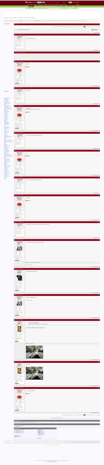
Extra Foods (6, 110)
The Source (6, 169)
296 (75, 26)
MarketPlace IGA (7, 137)
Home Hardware (6, 123)
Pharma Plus (6, 149)
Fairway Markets (6, 111)
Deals (32, 4)
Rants (60, 4)
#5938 (98, 319)
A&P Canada (6, 100)
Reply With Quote (97, 50)
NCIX (5, 143)
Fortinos (5, 116)
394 (81, 26)
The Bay (5, 167)
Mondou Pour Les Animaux (8, 140)
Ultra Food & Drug (7, 171)
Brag (63, 6)
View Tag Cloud (17, 426)
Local (69, 6)
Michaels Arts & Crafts (7, 139)
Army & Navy (6, 101)
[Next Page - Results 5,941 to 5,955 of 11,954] (96, 26)
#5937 (98, 294)
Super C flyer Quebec (7, 165)
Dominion (5, 109)
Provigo (5, 152)
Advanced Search (74, 8)
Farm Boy (5, 113)
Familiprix (5, 112)
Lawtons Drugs (6, 130)
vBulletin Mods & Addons (53, 460)
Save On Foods (6, 159)
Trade (76, 6)
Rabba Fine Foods (7, 154)
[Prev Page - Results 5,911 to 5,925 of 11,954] (73, 26)
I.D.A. (5, 125)
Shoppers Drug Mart (7, 161)
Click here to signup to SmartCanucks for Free (21, 52)
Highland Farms (6, 121)
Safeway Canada (6, 158)
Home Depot (6, 122)
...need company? (17, 425)
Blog (27, 6)
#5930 (98, 132)
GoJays (28, 262)
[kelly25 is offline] (19, 329)
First (70, 415)
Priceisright (20, 36)
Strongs (5, 164)
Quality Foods (6, 153)
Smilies (39, 430)
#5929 (98, 105)
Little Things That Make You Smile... (24, 29)
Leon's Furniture (6, 131)
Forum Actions (40, 8)
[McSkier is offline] (19, 278)
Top (55, 6)
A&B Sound (6, 99)
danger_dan (19, 63)
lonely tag (22, 425)
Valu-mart (5, 175)
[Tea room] (70, 4)
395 (82, 26)
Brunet (5, 104)
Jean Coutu (6, 128)
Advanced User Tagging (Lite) (46, 460)
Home (29, 4)
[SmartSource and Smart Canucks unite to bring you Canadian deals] (8, 93)
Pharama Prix (6, 148)
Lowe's (5, 134)
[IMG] (39, 431)
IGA (4, 126)
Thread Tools (97, 32)
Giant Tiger (6, 118)
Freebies (46, 4)
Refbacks (16, 436)
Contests (50, 4)
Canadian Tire (6, 107)
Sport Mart (5, 163)
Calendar (29, 8)
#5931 (98, 150)
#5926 (98, 34)
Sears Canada (6, 160)
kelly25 (19, 321)
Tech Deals (35, 4)
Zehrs (5, 177)
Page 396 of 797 (66, 26)
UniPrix (5, 172)
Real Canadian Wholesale (8, 156)
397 (86, 26)
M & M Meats (6, 135)
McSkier (19, 270)
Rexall (5, 157)
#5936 (98, 268)
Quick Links (46, 8)
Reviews (56, 4)
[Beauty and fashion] (71, 4)
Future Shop (6, 117)
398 (88, 26)
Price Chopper (6, 150)
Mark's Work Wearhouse (8, 136)
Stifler (32, 343)
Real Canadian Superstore (8, 155)
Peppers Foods (6, 147)
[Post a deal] (77, 4)
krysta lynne (30, 262)
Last (98, 415)
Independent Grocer (7, 127)
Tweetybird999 (36, 262)
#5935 (98, 239)
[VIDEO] (39, 432)
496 (94, 26)
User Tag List (16, 24)
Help (74, 2)
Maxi (5, 138)
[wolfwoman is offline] (19, 248)
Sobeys (5, 162)
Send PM (91, 130)
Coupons (39, 4)
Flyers (42, 4)
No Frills (5, 144)
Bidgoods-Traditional (7, 103)
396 (84, 26)
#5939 (98, 361)
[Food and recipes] (73, 4)
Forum (31, 6)
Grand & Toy (6, 119)
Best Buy (5, 102)
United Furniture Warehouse (6, 174)
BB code (39, 429)
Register (77, 2)
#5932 (98, 177)
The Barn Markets (7, 166)
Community (34, 8)
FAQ (26, 8)
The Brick (5, 168)
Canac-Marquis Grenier (7, 106)
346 (77, 26)
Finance (53, 4)
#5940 (98, 387)
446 (92, 26)
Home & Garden (63, 4)
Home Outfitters (6, 124)
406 (90, 26)
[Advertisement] (34, 56)
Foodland (5, 115)
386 (79, 26)
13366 (95, 30)
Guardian (5, 120)
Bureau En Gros (6, 105)
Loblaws (5, 132)
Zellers (5, 178)
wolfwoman (19, 241)
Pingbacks (16, 435)
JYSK (5, 129)
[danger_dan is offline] (19, 70)
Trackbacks (40, 434)
